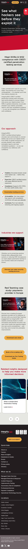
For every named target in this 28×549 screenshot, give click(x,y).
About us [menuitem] (4, 449)
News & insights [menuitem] (6, 454)
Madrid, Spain (4, 515)
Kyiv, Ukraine (4, 523)
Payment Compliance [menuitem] (7, 490)
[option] (14, 396)
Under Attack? (25, 13)
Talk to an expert (14, 439)
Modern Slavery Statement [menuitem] (7, 541)
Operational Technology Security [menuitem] (11, 493)
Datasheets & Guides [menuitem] (7, 457)
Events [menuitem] (3, 459)
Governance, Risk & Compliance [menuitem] (10, 485)
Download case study (14, 338)
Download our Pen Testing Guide (14, 357)
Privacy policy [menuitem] (5, 464)
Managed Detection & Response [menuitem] (11, 478)
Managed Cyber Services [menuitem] (8, 476)
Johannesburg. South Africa (8, 521)
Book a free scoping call (14, 352)
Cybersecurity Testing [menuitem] (7, 483)
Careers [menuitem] (3, 452)
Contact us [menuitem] (4, 461)
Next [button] (17, 419)
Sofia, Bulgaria (5, 510)
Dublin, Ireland (5, 502)
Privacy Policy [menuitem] (13, 540)
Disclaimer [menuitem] (7, 540)
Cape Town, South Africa (7, 518)
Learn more (7, 407)
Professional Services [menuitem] (7, 488)
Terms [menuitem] (2, 540)
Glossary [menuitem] (3, 466)
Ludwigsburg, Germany (7, 513)
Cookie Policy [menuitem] (21, 540)
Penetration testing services (14, 192)
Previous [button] (11, 419)
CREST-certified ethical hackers (11, 135)
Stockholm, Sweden (6, 508)
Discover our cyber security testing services (14, 270)
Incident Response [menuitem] (6, 481)
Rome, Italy (4, 526)
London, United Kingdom (7, 505)
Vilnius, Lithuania (5, 529)
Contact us (15, 2)
